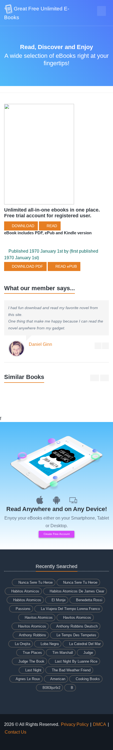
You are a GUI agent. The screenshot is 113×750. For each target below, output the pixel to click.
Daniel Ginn (40, 344)
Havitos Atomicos (38, 617)
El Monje (58, 600)
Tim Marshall (62, 653)
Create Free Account (57, 533)
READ (51, 226)
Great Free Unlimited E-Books (36, 13)
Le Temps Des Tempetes (75, 635)
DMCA (99, 724)
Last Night (32, 670)
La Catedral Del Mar (84, 644)
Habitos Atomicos (24, 591)
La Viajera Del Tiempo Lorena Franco (70, 609)
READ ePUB (65, 266)
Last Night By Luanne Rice (75, 661)
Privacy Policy (75, 724)
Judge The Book (30, 661)
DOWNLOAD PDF (27, 266)
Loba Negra (49, 644)
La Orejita (22, 644)
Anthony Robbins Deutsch (76, 626)
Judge (87, 653)
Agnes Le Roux (27, 679)
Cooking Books (87, 679)
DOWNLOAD (22, 226)
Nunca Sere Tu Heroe (35, 582)
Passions (22, 609)
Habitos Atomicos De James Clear (76, 591)
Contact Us (15, 732)
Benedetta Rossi (88, 600)
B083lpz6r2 (50, 688)
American (57, 679)
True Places (32, 653)
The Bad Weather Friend (71, 670)
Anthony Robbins (32, 635)
